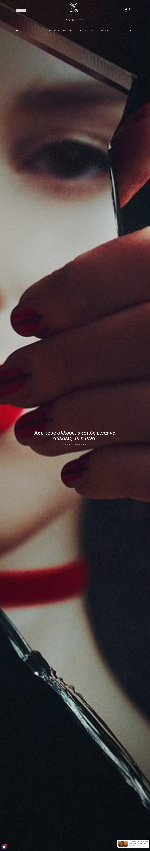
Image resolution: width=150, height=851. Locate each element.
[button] (133, 30)
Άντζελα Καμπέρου (81, 444)
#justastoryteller (60, 31)
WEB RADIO (105, 31)
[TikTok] (132, 10)
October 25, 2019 (68, 444)
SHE (75, 426)
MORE (71, 31)
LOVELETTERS (43, 31)
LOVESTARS (83, 31)
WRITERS (94, 31)
